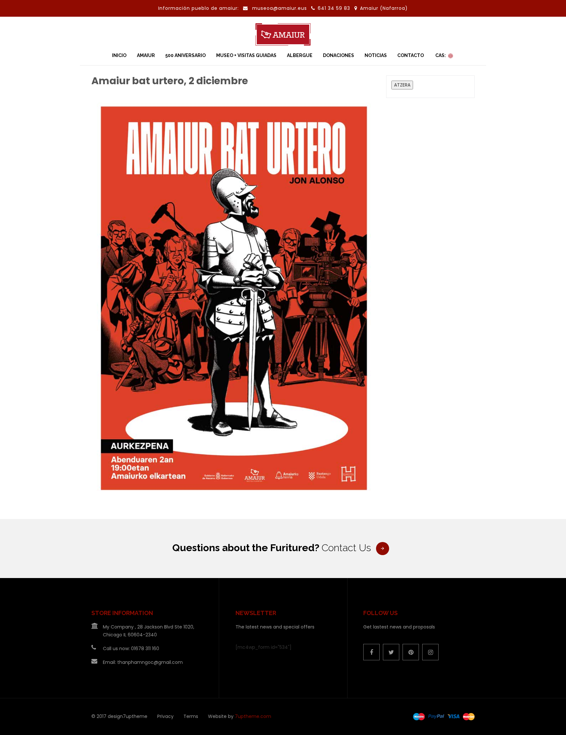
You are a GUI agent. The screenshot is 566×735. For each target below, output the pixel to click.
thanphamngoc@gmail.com (150, 662)
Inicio (119, 55)
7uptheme (135, 716)
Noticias (376, 55)
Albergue (299, 55)
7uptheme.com (253, 716)
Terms (190, 716)
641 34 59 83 (335, 8)
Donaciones (338, 55)
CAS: (440, 55)
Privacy (165, 716)
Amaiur (146, 55)
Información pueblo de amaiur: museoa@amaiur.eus (232, 8)
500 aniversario (185, 55)
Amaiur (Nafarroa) (384, 8)
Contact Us (346, 547)
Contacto (410, 55)
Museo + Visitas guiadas (246, 55)
